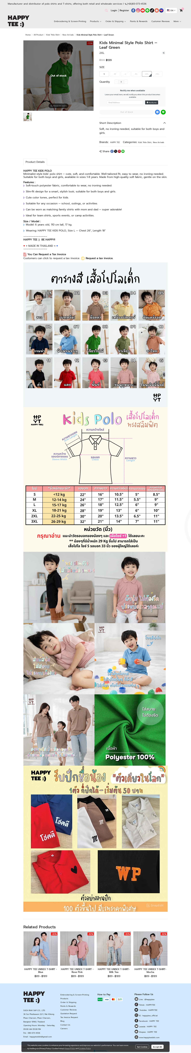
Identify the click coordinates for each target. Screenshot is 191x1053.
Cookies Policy (85, 1048)
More (176, 21)
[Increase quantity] (126, 82)
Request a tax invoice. (99, 258)
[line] (147, 10)
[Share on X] (115, 151)
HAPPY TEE (115, 142)
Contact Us (65, 1025)
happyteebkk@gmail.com (41, 1036)
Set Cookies (142, 1047)
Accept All (157, 1047)
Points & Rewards (68, 1006)
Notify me (153, 102)
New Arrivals (68, 34)
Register (124, 10)
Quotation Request (68, 1013)
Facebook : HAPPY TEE (148, 1021)
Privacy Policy (69, 1048)
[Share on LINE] (122, 151)
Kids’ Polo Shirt (53, 34)
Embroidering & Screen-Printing (74, 994)
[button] (106, 10)
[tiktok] (152, 10)
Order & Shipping (68, 1002)
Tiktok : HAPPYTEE (146, 1005)
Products (64, 998)
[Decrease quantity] (116, 82)
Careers (64, 1028)
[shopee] (157, 10)
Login (114, 10)
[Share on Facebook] (112, 151)
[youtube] (143, 10)
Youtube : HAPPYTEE (148, 1010)
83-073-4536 (139, 4)
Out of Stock (126, 112)
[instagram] (138, 10)
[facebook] (133, 10)
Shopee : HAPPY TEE (147, 1032)
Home (28, 34)
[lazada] (161, 10)
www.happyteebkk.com (148, 1037)
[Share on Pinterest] (119, 151)
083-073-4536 (34, 1033)
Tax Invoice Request (69, 1017)
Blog (62, 1021)
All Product (38, 34)
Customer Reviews (68, 1009)
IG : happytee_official (147, 1015)
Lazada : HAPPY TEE (147, 1026)
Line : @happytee (146, 999)
